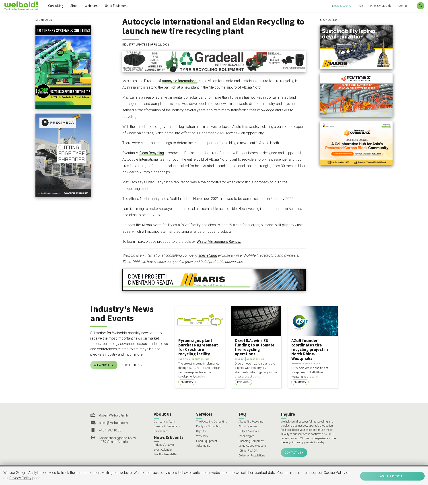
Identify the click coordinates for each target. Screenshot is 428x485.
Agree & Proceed (392, 476)
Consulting (55, 6)
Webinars (91, 6)
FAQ (360, 6)
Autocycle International (179, 81)
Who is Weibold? (380, 6)
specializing (207, 255)
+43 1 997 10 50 (110, 430)
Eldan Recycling (151, 153)
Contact (403, 6)
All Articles (102, 365)
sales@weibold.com (113, 423)
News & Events (341, 6)
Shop (74, 6)
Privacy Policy (20, 478)
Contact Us (293, 452)
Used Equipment (116, 6)
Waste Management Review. (219, 241)
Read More (186, 382)
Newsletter (130, 365)
